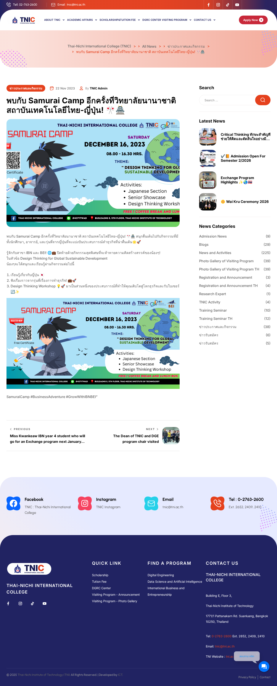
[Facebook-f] (208, 5)
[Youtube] (237, 5)
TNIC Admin (99, 88)
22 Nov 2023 (65, 88)
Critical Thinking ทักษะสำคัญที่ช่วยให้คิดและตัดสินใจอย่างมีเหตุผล (246, 137)
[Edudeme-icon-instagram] (218, 5)
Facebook (34, 499)
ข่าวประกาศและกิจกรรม (26, 88)
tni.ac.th (231, 656)
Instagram (106, 499)
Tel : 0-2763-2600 (246, 499)
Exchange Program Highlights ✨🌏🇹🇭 (237, 180)
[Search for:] (235, 100)
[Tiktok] (227, 5)
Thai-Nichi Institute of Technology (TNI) (44, 675)
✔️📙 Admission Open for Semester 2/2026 (243, 158)
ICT (120, 675)
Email (168, 499)
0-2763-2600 (222, 636)
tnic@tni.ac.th (225, 646)
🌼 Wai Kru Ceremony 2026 (245, 202)
